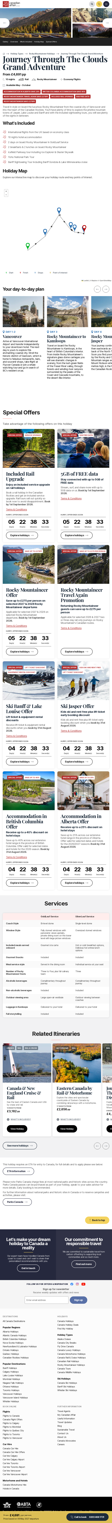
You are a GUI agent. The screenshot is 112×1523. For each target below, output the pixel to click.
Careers (61, 1444)
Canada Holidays (65, 1321)
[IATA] (7, 1505)
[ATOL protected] (39, 1505)
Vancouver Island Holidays (15, 1397)
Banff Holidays (10, 1368)
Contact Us (62, 1433)
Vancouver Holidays (12, 1394)
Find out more (84, 1264)
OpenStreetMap (105, 280)
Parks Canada (15, 1201)
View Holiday (17, 1128)
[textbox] (46, 1300)
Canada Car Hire (10, 1448)
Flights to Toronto (11, 1434)
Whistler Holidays (11, 1401)
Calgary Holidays (11, 1371)
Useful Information (66, 1418)
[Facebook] (71, 1284)
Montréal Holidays (11, 1379)
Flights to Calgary (11, 1423)
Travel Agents (63, 1411)
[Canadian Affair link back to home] (11, 4)
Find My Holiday (65, 1328)
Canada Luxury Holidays (68, 1350)
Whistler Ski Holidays (67, 1390)
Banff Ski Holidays (66, 1386)
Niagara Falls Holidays (13, 1383)
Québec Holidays (11, 1354)
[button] (28, 246)
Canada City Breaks (66, 1342)
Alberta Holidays (10, 1331)
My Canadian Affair (66, 1415)
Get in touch (28, 1268)
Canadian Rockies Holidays (16, 1357)
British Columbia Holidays (14, 1339)
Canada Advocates (66, 1440)
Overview (14, 42)
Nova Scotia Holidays (13, 1342)
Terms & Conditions (16, 509)
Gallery (5, 42)
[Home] (4, 54)
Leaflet (86, 280)
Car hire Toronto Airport (14, 1467)
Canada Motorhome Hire (14, 1484)
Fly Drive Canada (65, 1346)
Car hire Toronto (10, 1463)
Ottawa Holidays (11, 1386)
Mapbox (95, 280)
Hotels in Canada (11, 1488)
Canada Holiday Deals (67, 1324)
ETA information (16, 1171)
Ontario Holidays (10, 1350)
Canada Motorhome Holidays (71, 1354)
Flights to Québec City (13, 1430)
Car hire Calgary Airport (13, 1459)
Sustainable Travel (65, 1429)
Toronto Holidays (11, 1390)
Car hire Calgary (10, 1455)
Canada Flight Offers (12, 1419)
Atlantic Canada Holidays (14, 1335)
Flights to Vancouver (12, 1438)
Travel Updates (64, 1422)
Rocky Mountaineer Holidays (71, 1365)
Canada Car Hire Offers (14, 1452)
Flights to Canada (11, 1415)
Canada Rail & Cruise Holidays (71, 1357)
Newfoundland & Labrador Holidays (20, 1346)
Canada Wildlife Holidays (69, 1372)
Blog (59, 1426)
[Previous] (5, 23)
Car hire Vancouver (11, 1470)
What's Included (26, 42)
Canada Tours (64, 1368)
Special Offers (51, 42)
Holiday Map (39, 42)
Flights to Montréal (12, 1426)
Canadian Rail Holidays (68, 1361)
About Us (61, 1437)
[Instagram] (77, 1284)
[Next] (107, 23)
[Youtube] (83, 1284)
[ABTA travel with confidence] (24, 1505)
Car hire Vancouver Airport (15, 1474)
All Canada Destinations (14, 1321)
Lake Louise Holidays (13, 1375)
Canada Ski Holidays (67, 1383)
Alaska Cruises (64, 1339)
